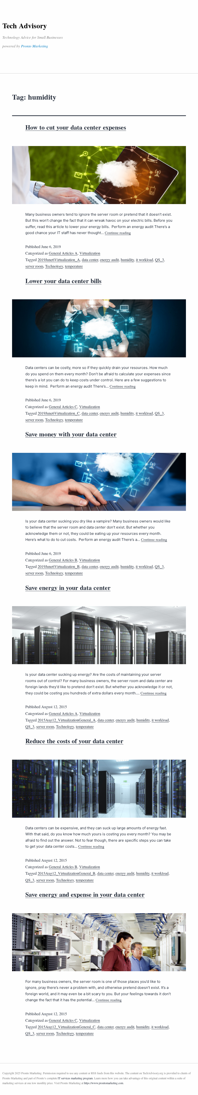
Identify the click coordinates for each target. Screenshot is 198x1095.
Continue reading (118, 232)
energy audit (109, 259)
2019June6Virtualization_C (59, 413)
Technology (54, 266)
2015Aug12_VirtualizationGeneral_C (66, 1026)
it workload (144, 259)
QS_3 (159, 259)
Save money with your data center (71, 434)
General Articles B (63, 559)
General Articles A (63, 253)
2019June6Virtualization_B (59, 566)
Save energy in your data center (68, 587)
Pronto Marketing (34, 46)
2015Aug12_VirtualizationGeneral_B (66, 873)
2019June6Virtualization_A (59, 259)
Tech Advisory (24, 25)
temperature (74, 266)
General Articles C (63, 406)
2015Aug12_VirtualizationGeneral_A (67, 719)
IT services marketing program (75, 1078)
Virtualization (89, 253)
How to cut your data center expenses (75, 127)
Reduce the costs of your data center (74, 740)
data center (90, 259)
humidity (127, 259)
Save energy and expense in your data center (85, 894)
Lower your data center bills (63, 280)
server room (34, 266)
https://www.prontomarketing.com (103, 1083)
